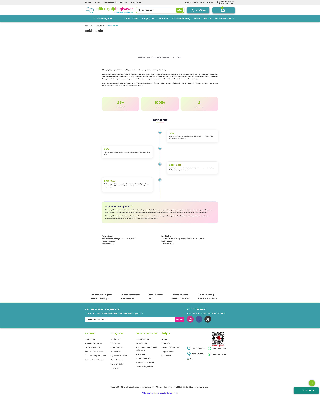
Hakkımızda (90, 339)
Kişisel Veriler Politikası (94, 351)
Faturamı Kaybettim (144, 366)
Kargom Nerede (168, 351)
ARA (179, 10)
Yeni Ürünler (115, 339)
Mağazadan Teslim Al (145, 362)
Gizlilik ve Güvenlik (92, 347)
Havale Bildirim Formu (170, 347)
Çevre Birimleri (116, 360)
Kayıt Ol (179, 319)
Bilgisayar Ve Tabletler (119, 356)
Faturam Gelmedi (143, 358)
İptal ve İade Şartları (93, 343)
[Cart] (223, 10)
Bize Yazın (166, 343)
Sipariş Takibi (141, 343)
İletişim (164, 339)
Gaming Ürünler (116, 364)
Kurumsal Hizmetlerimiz (94, 360)
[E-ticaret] (159, 393)
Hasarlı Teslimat (143, 339)
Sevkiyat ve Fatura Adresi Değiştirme (146, 348)
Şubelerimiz (166, 356)
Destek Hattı (308, 390)
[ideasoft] (147, 393)
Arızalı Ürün (140, 354)
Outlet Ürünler (116, 351)
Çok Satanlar (116, 343)
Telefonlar (114, 368)
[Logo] (109, 10)
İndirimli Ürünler (116, 347)
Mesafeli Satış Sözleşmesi (95, 356)
